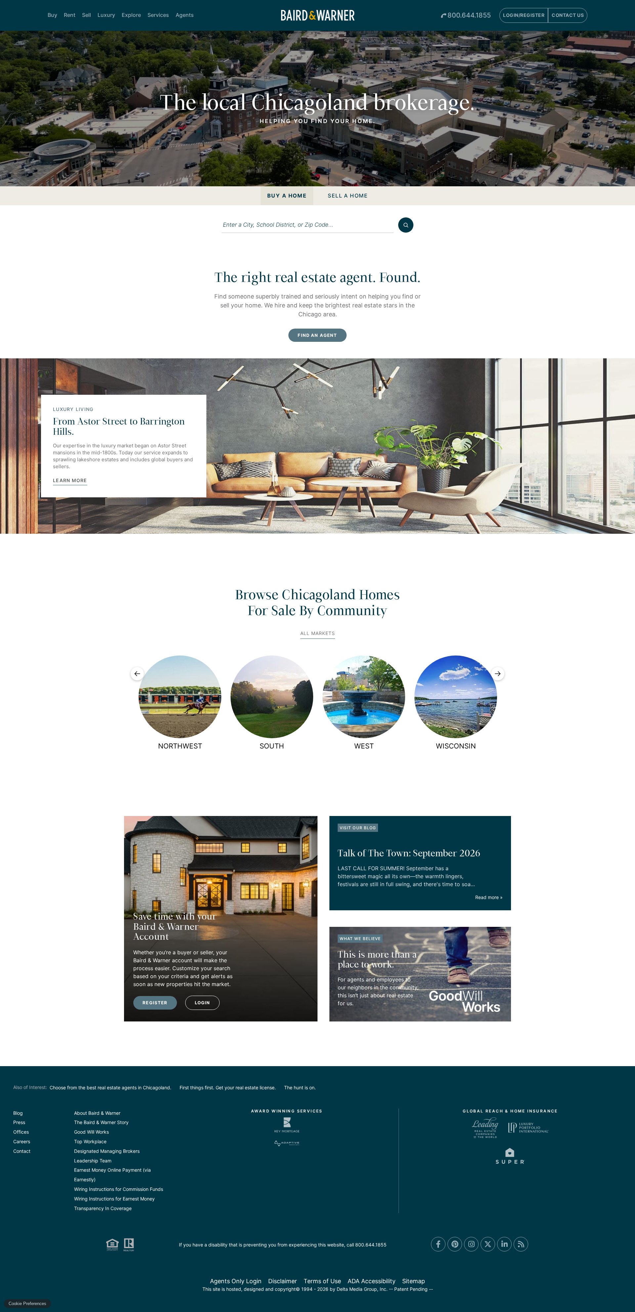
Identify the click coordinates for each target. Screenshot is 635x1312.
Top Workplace (90, 1141)
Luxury (106, 15)
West (364, 746)
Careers (21, 1141)
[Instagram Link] (471, 1244)
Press (19, 1122)
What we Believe (360, 938)
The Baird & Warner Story (101, 1122)
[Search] (405, 225)
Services (158, 15)
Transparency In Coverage (103, 1208)
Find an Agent (317, 335)
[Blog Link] (521, 1244)
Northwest (180, 746)
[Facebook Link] (438, 1244)
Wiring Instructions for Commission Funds (118, 1189)
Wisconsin (456, 746)
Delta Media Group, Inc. (362, 1289)
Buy (52, 15)
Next (497, 673)
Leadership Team (92, 1160)
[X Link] (488, 1244)
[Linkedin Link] (504, 1244)
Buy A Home (287, 195)
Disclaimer (282, 1281)
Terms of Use (322, 1281)
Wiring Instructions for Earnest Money (114, 1198)
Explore (131, 15)
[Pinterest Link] (454, 1244)
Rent (69, 15)
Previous (137, 673)
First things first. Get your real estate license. (228, 1087)
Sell (86, 15)
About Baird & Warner (97, 1113)
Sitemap (413, 1281)
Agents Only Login (236, 1281)
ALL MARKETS (317, 633)
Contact (21, 1151)
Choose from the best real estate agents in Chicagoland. (110, 1087)
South (272, 746)
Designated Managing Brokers (107, 1151)
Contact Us (568, 15)
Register (155, 1002)
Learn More (70, 480)
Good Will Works (91, 1132)
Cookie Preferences (27, 1303)
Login (202, 1002)
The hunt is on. (300, 1087)
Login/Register (523, 15)
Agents (185, 15)
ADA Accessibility (372, 1281)
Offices (21, 1132)
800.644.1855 (469, 15)
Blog (18, 1113)
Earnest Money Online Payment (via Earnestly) (112, 1174)
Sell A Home (348, 195)
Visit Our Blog (358, 827)
